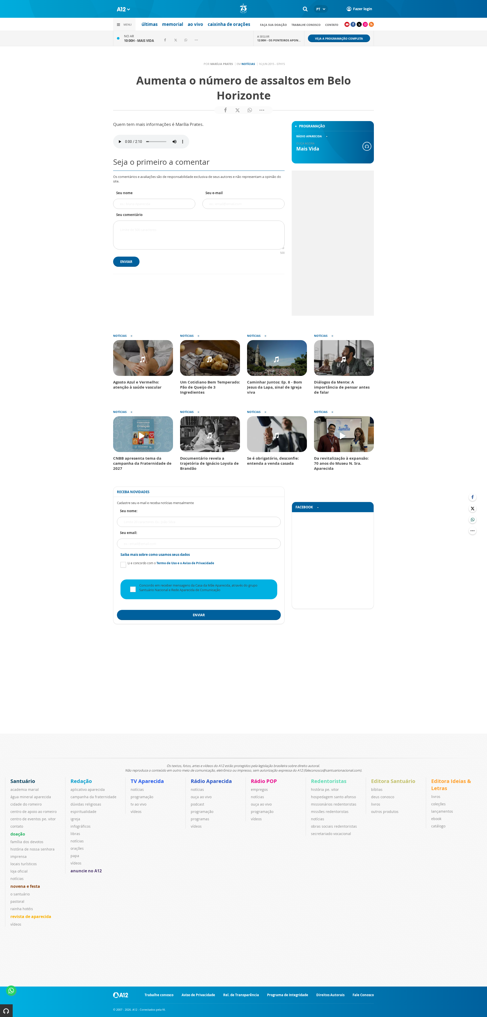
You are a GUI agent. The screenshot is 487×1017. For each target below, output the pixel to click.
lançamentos (442, 811)
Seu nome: (128, 511)
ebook (436, 818)
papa (75, 855)
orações (77, 848)
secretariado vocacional (331, 833)
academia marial (24, 789)
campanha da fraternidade (93, 796)
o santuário (20, 894)
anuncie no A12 (86, 871)
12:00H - (279, 40)
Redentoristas (328, 781)
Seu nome (124, 193)
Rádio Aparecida (211, 781)
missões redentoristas (330, 811)
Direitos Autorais (330, 995)
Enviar (126, 261)
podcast (197, 804)
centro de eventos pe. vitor (33, 818)
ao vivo (195, 24)
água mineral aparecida (30, 796)
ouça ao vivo (201, 796)
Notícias (248, 64)
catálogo (438, 826)
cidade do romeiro (26, 804)
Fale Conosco (363, 995)
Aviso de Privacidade (198, 995)
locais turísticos (23, 863)
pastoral (17, 901)
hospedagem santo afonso (333, 796)
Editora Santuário (393, 781)
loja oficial (19, 871)
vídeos (15, 924)
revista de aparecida (30, 916)
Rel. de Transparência (241, 995)
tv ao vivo (138, 804)
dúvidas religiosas (86, 804)
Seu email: (128, 532)
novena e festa (25, 886)
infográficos (81, 826)
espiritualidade (83, 811)
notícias (17, 878)
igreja (75, 818)
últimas (150, 24)
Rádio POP (264, 781)
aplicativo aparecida (88, 789)
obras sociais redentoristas (334, 826)
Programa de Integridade (287, 995)
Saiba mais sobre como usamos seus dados (155, 554)
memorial (172, 24)
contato (331, 25)
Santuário (22, 781)
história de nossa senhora (32, 849)
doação (17, 834)
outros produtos (384, 811)
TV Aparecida (147, 781)
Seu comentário (129, 214)
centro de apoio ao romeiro (33, 811)
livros (375, 804)
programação (142, 796)
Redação (81, 781)
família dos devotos (26, 841)
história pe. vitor (325, 789)
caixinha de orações (229, 24)
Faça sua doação (273, 25)
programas (200, 818)
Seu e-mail (214, 193)
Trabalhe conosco (306, 25)
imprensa (18, 856)
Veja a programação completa (339, 38)
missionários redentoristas (333, 804)
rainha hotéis (21, 908)
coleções (438, 804)
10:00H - (139, 40)
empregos (259, 789)
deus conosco (382, 796)
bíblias (376, 789)
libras (75, 833)
